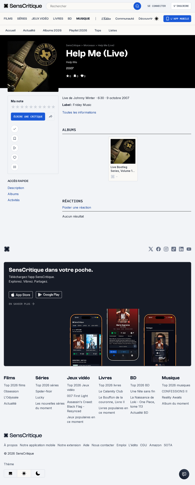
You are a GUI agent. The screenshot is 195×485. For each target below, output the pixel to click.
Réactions (72, 200)
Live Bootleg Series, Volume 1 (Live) (121, 169)
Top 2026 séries (47, 385)
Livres (105, 377)
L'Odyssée (11, 397)
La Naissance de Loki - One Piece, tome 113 (142, 401)
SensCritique (73, 45)
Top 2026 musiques (176, 385)
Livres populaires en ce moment (113, 410)
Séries (42, 377)
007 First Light (77, 396)
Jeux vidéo (78, 377)
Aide (86, 445)
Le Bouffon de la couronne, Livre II (112, 399)
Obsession (11, 391)
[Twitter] (151, 250)
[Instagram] (166, 250)
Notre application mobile (37, 445)
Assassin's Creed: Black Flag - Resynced (79, 406)
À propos (11, 445)
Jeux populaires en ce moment (81, 419)
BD (133, 377)
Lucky (39, 397)
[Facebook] (158, 250)
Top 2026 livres (110, 385)
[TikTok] (173, 250)
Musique (171, 377)
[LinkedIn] (181, 250)
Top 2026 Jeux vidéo (78, 387)
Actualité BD (139, 412)
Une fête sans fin (142, 391)
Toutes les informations (79, 112)
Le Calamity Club (111, 391)
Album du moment (175, 403)
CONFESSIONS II (174, 391)
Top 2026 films (14, 385)
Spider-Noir (43, 391)
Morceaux (89, 45)
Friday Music (82, 105)
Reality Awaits (172, 397)
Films (9, 377)
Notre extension (69, 445)
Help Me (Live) (106, 45)
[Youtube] (189, 250)
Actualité (10, 403)
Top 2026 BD (139, 385)
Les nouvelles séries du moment (50, 406)
